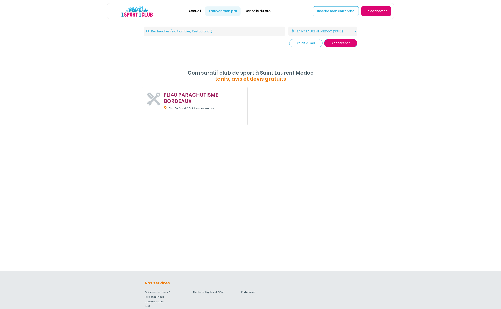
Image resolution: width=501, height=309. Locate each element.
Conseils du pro (257, 11)
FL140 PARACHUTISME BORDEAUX (191, 97)
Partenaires (248, 292)
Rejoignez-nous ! (155, 296)
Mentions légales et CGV (208, 292)
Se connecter (376, 11)
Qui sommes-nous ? (157, 292)
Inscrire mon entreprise (336, 11)
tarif (147, 306)
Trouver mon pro (222, 11)
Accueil (194, 11)
